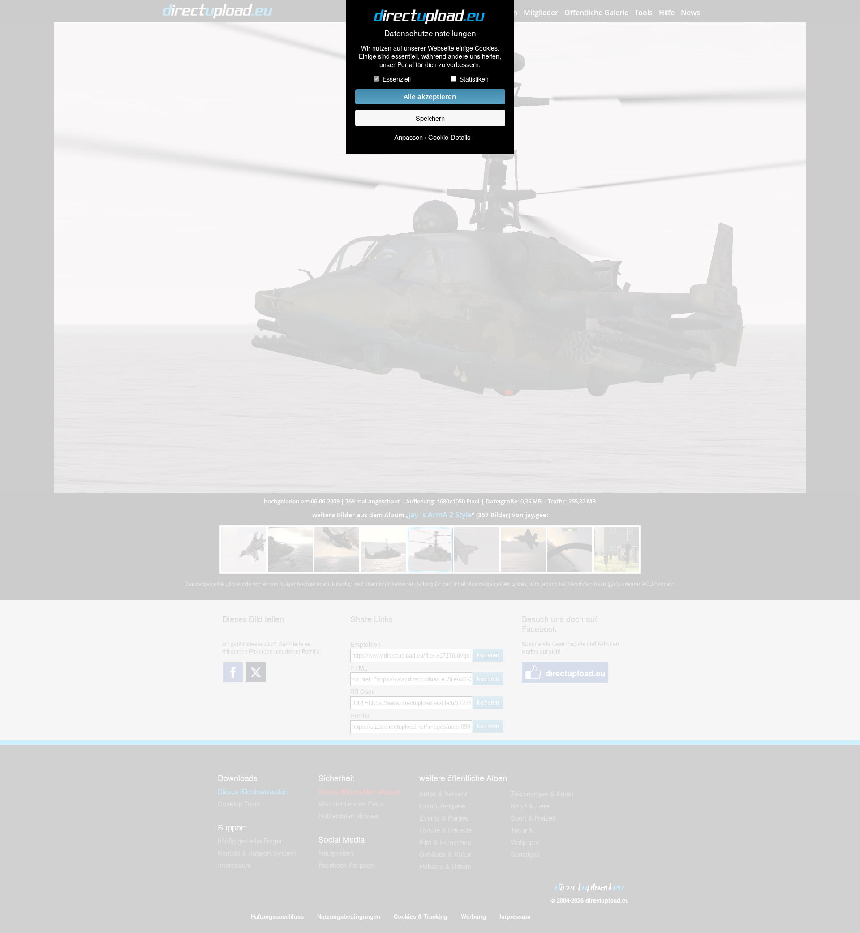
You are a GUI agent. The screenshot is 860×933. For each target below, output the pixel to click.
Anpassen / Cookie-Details (432, 137)
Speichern (430, 118)
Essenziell (397, 78)
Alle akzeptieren (430, 96)
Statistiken (474, 78)
